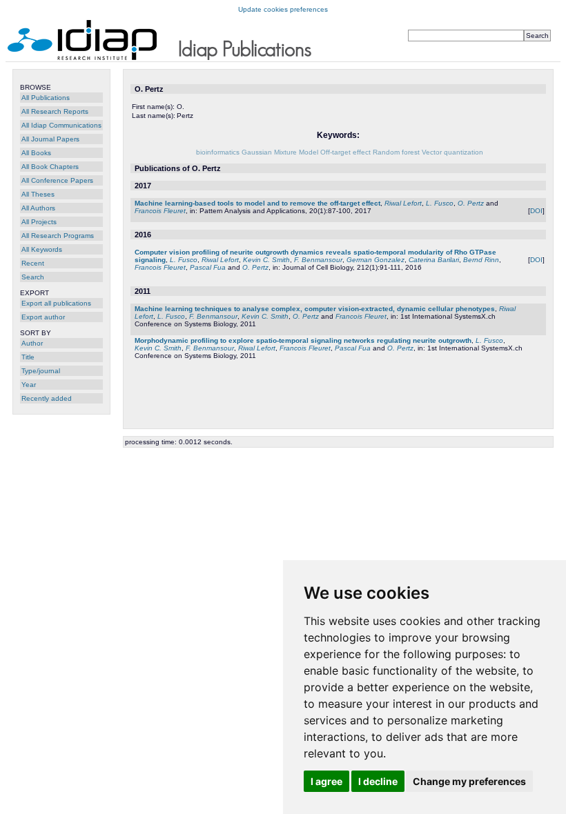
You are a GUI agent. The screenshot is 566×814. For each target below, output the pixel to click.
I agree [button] (326, 781)
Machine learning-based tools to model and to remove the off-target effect (257, 203)
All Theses (38, 194)
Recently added (46, 398)
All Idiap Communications (61, 125)
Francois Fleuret (160, 211)
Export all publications (56, 303)
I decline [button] (378, 781)
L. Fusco (439, 203)
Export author (43, 317)
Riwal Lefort (403, 203)
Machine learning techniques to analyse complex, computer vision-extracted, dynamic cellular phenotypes (315, 308)
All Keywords (41, 249)
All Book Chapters (50, 166)
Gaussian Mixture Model (280, 152)
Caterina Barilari (434, 260)
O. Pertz (471, 203)
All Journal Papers (50, 139)
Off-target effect (345, 152)
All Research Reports (54, 111)
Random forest (396, 152)
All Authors (38, 208)
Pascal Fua (208, 267)
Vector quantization (452, 152)
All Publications (45, 97)
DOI (536, 211)
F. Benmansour (318, 260)
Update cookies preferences (283, 9)
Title (28, 357)
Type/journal (40, 371)
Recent (32, 263)
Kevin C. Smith (266, 260)
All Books (36, 153)
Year (28, 384)
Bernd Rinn (481, 260)
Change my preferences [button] (469, 781)
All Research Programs (57, 235)
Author (32, 343)
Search (32, 277)
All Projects (39, 222)
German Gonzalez (375, 260)
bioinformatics (218, 152)
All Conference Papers (57, 180)
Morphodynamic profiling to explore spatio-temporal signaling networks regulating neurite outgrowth (303, 340)
